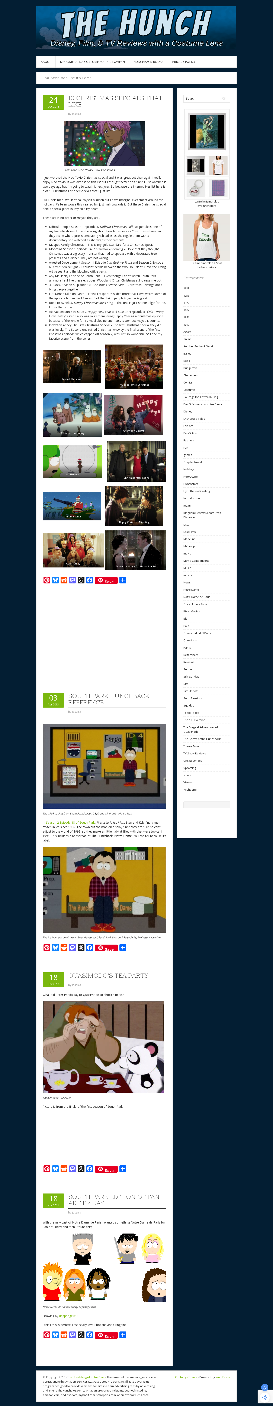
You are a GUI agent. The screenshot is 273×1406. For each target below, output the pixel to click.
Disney (187, 411)
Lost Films (189, 532)
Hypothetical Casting (196, 491)
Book (186, 361)
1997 (186, 324)
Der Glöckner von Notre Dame (202, 404)
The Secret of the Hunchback (202, 739)
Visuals (188, 782)
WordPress (223, 1377)
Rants (187, 647)
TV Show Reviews (194, 753)
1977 (186, 303)
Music (187, 568)
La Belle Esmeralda (207, 201)
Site (185, 684)
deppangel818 (68, 1316)
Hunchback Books (148, 62)
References (191, 655)
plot (185, 618)
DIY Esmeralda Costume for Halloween (92, 62)
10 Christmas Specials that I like (117, 101)
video (187, 775)
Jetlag (186, 505)
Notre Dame (191, 590)
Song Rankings (193, 698)
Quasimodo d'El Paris (197, 633)
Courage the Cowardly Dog (200, 397)
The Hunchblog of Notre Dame (86, 1377)
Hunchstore (208, 206)
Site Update (191, 691)
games (187, 455)
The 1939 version (194, 720)
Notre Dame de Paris (196, 597)
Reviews (188, 662)
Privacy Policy (183, 62)
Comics (188, 382)
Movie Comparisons (196, 561)
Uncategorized (192, 761)
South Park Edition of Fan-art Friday (115, 1199)
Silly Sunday (191, 676)
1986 (186, 317)
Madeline (189, 539)
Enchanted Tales (194, 419)
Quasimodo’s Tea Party (108, 975)
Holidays (189, 469)
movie (187, 553)
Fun (185, 448)
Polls (186, 626)
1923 (186, 288)
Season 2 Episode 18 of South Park (70, 822)
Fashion (188, 440)
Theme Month (192, 746)
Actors (187, 332)
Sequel (188, 669)
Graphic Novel (192, 462)
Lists (186, 524)
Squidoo (188, 705)
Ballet (187, 353)
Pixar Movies (191, 611)
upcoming (189, 768)
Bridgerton (190, 368)
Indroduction (191, 498)
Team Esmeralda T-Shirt (207, 263)
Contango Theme (186, 1377)
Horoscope (190, 476)
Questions (190, 640)
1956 (186, 295)
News (187, 582)
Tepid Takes (191, 713)
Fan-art (188, 426)
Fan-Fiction (190, 433)
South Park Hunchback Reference (108, 699)
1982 (186, 310)
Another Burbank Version (199, 346)
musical (188, 575)
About (46, 62)
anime (187, 339)
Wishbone (190, 789)
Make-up (189, 546)
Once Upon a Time (195, 604)
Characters (190, 375)
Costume (189, 390)
